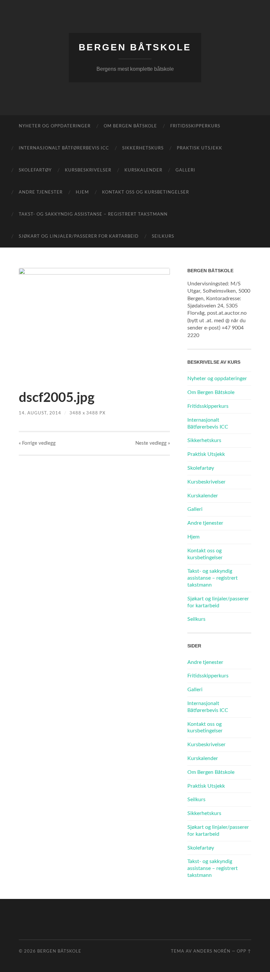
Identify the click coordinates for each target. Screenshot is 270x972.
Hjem (82, 192)
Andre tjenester (41, 192)
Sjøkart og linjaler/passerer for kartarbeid (79, 236)
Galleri (185, 170)
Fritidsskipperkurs (195, 126)
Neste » (152, 443)
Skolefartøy (35, 170)
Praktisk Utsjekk (199, 148)
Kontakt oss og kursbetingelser (145, 192)
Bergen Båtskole (135, 47)
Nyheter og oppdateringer (55, 126)
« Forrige (37, 443)
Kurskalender (143, 170)
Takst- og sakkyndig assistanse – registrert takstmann (93, 214)
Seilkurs (163, 236)
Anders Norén (211, 951)
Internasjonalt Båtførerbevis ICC (64, 148)
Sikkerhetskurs (143, 148)
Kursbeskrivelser (88, 170)
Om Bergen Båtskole (130, 126)
